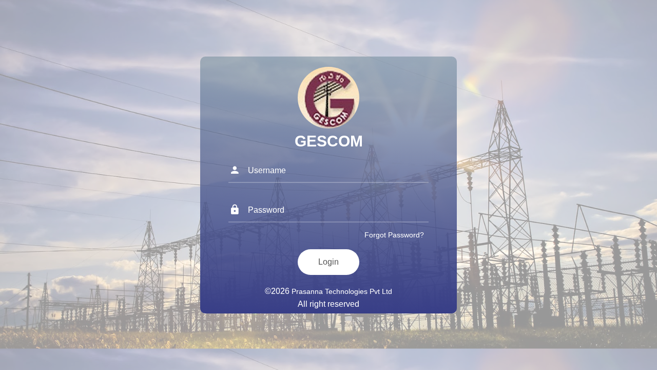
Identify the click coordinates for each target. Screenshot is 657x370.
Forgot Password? (394, 235)
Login (328, 261)
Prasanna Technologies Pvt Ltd (342, 291)
